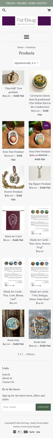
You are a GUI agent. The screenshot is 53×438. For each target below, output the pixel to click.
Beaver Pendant (13, 191)
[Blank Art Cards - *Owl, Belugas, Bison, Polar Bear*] (40, 273)
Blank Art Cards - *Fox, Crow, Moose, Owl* (13, 295)
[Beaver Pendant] (13, 177)
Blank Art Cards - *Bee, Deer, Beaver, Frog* (40, 244)
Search (6, 374)
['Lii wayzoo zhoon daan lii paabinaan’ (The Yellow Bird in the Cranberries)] (40, 81)
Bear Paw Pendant (13, 151)
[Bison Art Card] (13, 219)
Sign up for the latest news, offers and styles (23, 397)
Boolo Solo (13, 340)
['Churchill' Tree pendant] (13, 77)
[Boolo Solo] (13, 323)
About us (7, 378)
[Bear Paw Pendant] (13, 135)
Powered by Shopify (30, 427)
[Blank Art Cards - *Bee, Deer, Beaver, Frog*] (40, 221)
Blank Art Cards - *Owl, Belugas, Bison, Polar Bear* (39, 295)
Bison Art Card (13, 236)
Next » (31, 354)
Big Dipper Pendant (40, 184)
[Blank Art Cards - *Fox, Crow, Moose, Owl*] (13, 273)
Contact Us (8, 382)
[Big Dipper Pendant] (40, 173)
